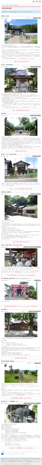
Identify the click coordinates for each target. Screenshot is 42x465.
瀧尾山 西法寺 (5, 16)
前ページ (4, 451)
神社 (37, 115)
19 (6, 453)
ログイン (40, 2)
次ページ (21, 453)
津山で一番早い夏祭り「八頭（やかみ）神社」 (12, 245)
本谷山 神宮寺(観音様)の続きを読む (20, 110)
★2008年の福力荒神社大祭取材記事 (27, 338)
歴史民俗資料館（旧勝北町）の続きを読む (20, 398)
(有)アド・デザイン (16, 463)
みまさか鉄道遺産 (26, 403)
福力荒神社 (4, 309)
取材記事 (7, 5)
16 (37, 451)
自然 (39, 115)
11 (26, 451)
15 (35, 451)
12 (28, 451)
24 (18, 453)
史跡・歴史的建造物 (33, 66)
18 (4, 453)
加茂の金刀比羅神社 (6, 192)
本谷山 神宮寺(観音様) (7, 64)
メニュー (33, 2)
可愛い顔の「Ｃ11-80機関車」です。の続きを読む (20, 448)
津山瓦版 (3, 1)
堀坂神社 (4, 113)
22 (13, 453)
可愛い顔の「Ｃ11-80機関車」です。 (10, 401)
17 (2, 453)
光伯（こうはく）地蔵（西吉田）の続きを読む (20, 188)
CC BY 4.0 (31, 461)
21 (11, 453)
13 (30, 451)
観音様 (39, 66)
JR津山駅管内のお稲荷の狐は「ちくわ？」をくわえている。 (15, 278)
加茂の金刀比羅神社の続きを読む (20, 241)
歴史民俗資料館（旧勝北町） (8, 361)
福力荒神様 (38, 311)
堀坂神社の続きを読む (21, 151)
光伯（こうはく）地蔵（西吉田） (9, 154)
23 (15, 453)
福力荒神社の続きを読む (20, 358)
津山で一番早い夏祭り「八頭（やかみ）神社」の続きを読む (20, 275)
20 (9, 453)
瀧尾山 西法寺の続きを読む (20, 61)
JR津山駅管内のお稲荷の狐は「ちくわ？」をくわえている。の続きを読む (20, 306)
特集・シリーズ (38, 403)
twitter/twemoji (13, 461)
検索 (36, 2)
